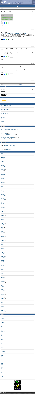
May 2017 (2, 245)
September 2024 (3, 169)
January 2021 (2, 194)
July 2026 (2, 153)
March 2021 (2, 191)
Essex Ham (2, 121)
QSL (1, 356)
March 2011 (2, 306)
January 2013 (2, 277)
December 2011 (3, 294)
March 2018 (2, 232)
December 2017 (3, 236)
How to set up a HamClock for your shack (9, 145)
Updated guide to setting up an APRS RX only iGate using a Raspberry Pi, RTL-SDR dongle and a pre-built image (17, 12)
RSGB (2, 364)
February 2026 (3, 157)
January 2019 (2, 220)
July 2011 (2, 301)
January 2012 (2, 293)
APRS (14, 33)
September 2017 (3, 240)
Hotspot (2, 339)
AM (1, 317)
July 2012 (2, 285)
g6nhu (2, 33)
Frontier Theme (33, 392)
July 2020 (2, 202)
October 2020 (2, 198)
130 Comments (28, 50)
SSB (1, 368)
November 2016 (3, 252)
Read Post (32, 29)
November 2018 (3, 223)
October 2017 (2, 239)
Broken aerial (2, 322)
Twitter (2, 371)
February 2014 (3, 260)
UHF (1, 372)
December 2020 (3, 195)
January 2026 (2, 158)
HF (1, 338)
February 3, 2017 (6, 50)
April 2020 (2, 206)
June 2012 (2, 286)
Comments (25, 33)
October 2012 (2, 281)
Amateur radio (11, 33)
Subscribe (3, 91)
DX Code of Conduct (3, 118)
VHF (22, 33)
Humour (2, 342)
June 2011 (2, 302)
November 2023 (3, 174)
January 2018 (2, 235)
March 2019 (2, 219)
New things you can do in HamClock (11, 146)
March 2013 (2, 274)
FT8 (1, 335)
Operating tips (2, 352)
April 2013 (2, 273)
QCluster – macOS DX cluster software (6, 105)
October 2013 (2, 265)
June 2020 (2, 203)
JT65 (1, 343)
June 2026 (2, 154)
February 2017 (3, 249)
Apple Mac (2, 319)
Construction (2, 323)
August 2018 (2, 227)
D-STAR (2, 327)
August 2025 (2, 161)
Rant (1, 360)
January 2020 (2, 210)
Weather (2, 375)
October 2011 (2, 297)
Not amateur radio (3, 351)
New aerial (2, 346)
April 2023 (2, 177)
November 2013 (3, 264)
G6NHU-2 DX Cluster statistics (5, 109)
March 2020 (2, 207)
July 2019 (2, 216)
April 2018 (2, 231)
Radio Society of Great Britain (4, 110)
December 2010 (3, 310)
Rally (1, 359)
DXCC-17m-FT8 (3, 331)
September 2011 (3, 298)
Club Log (2, 122)
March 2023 (2, 178)
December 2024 (3, 166)
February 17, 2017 (6, 33)
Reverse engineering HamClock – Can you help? (7, 134)
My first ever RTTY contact (4, 138)
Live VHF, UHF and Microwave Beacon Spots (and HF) (8, 129)
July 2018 (2, 228)
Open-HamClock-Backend (4, 114)
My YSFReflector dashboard (4, 113)
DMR (1, 330)
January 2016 (2, 253)
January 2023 (2, 181)
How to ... (19, 50)
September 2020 (3, 199)
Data (16, 33)
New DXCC (2, 347)
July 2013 (2, 269)
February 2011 (2, 307)
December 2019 (3, 211)
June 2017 (2, 244)
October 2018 (2, 224)
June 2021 (2, 187)
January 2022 (2, 182)
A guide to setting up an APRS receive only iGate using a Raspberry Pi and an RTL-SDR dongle (16, 67)
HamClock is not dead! (4, 133)
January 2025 (2, 165)
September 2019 (3, 215)
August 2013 (2, 268)
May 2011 (2, 303)
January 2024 (2, 173)
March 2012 (2, 290)
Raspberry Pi (19, 33)
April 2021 (2, 190)
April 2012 (2, 289)
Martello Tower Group (3, 117)
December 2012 (3, 278)
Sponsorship (2, 367)
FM (17, 33)
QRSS (2, 355)
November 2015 (3, 256)
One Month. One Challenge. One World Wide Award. (7, 137)
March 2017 (2, 248)
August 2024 (2, 170)
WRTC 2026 (2, 130)
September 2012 (3, 282)
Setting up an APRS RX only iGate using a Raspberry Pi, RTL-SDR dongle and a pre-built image (16, 49)
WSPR (2, 376)
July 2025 (2, 162)
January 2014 (2, 261)
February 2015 (3, 257)
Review (2, 363)
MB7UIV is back (4, 32)
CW (1, 326)
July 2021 (2, 186)
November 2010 (3, 311)
